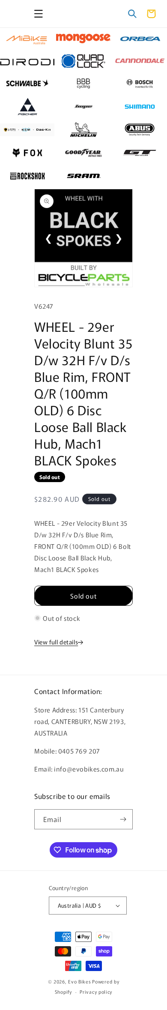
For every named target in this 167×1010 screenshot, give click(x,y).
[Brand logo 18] (140, 153)
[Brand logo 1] (27, 38)
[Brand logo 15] (140, 129)
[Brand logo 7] (27, 83)
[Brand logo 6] (140, 61)
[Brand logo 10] (27, 106)
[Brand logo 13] (27, 129)
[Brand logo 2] (83, 38)
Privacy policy (96, 991)
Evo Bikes (79, 981)
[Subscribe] (122, 819)
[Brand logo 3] (140, 38)
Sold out (83, 595)
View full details (56, 642)
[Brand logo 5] (83, 61)
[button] (38, 13)
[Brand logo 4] (27, 61)
